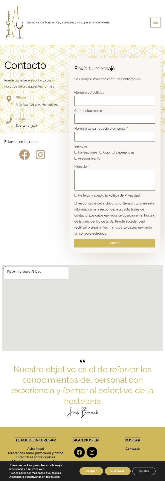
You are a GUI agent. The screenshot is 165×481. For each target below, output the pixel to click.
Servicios (80, 146)
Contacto (132, 449)
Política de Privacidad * (125, 195)
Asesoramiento (89, 158)
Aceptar (91, 471)
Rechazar (117, 471)
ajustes (55, 477)
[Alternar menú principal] (155, 22)
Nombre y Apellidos (89, 93)
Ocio (106, 152)
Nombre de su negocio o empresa (100, 129)
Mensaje (81, 167)
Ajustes (144, 471)
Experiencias (125, 152)
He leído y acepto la (110, 195)
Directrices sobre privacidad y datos (35, 453)
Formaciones (87, 152)
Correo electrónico (88, 111)
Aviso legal (35, 449)
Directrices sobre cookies (35, 457)
